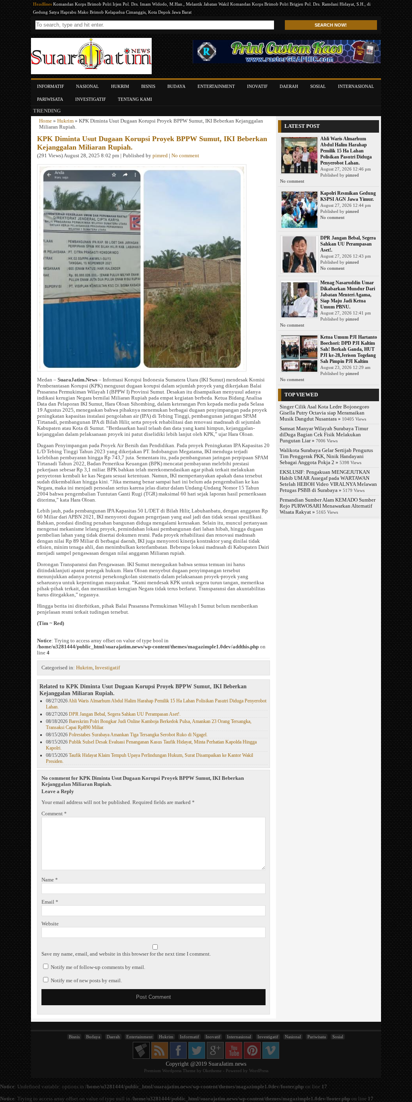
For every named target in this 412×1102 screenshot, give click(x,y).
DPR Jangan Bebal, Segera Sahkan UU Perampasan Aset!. (125, 714)
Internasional (356, 86)
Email (49, 902)
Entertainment (216, 86)
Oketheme (212, 1070)
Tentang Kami (135, 99)
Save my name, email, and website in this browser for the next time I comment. (126, 954)
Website (50, 924)
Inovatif (257, 86)
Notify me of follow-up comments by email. (98, 967)
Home (45, 121)
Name (49, 880)
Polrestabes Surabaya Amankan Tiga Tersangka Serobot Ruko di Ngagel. (138, 734)
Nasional (87, 86)
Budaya (176, 86)
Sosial (318, 86)
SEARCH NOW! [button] (331, 25)
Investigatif (90, 99)
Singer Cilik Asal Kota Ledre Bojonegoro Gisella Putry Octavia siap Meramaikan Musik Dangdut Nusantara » (324, 413)
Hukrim (120, 86)
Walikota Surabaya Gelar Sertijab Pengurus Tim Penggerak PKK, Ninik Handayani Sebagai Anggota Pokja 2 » (326, 456)
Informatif (50, 86)
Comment (54, 814)
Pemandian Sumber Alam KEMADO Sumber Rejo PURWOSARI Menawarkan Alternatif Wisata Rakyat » (327, 506)
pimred (160, 155)
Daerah (289, 86)
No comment (185, 155)
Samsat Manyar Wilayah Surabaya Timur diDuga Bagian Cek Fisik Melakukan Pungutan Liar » (324, 435)
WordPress (258, 1070)
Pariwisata (50, 99)
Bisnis (148, 86)
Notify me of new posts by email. (86, 980)
